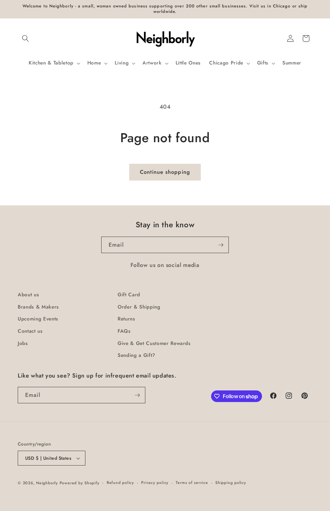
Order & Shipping (139, 306)
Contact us (30, 331)
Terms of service (192, 483)
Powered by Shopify (80, 483)
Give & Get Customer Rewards (154, 343)
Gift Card (129, 294)
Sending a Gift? (136, 355)
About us (28, 294)
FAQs (124, 331)
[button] (25, 38)
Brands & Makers (38, 306)
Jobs (23, 343)
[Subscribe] (220, 245)
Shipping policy (230, 483)
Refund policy (120, 483)
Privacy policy (155, 483)
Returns (126, 318)
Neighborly (47, 483)
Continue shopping (165, 172)
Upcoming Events (38, 318)
